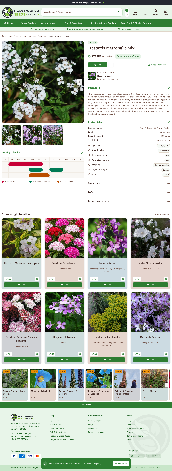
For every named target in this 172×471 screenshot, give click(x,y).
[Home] (3, 36)
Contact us (93, 428)
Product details (96, 122)
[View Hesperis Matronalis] (64, 328)
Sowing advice (95, 183)
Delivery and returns (98, 201)
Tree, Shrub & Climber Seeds (61, 440)
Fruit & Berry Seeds (57, 432)
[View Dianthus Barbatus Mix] (64, 253)
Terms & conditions (135, 436)
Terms (142, 468)
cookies (60, 463)
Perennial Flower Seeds (33, 36)
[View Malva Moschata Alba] (150, 253)
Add (99, 65)
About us (131, 424)
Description (94, 88)
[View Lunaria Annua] (107, 253)
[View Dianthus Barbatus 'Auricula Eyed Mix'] (21, 328)
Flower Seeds (13, 36)
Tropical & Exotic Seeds (59, 436)
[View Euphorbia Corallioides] (107, 328)
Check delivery (158, 65)
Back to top (86, 405)
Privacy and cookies (96, 432)
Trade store (54, 421)
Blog (129, 421)
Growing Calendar (11, 152)
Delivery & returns (95, 421)
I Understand (121, 464)
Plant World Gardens (135, 428)
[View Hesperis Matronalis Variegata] (21, 253)
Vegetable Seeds (56, 428)
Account (130, 440)
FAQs (90, 192)
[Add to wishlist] (111, 64)
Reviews (130, 432)
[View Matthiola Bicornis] (150, 328)
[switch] (127, 12)
